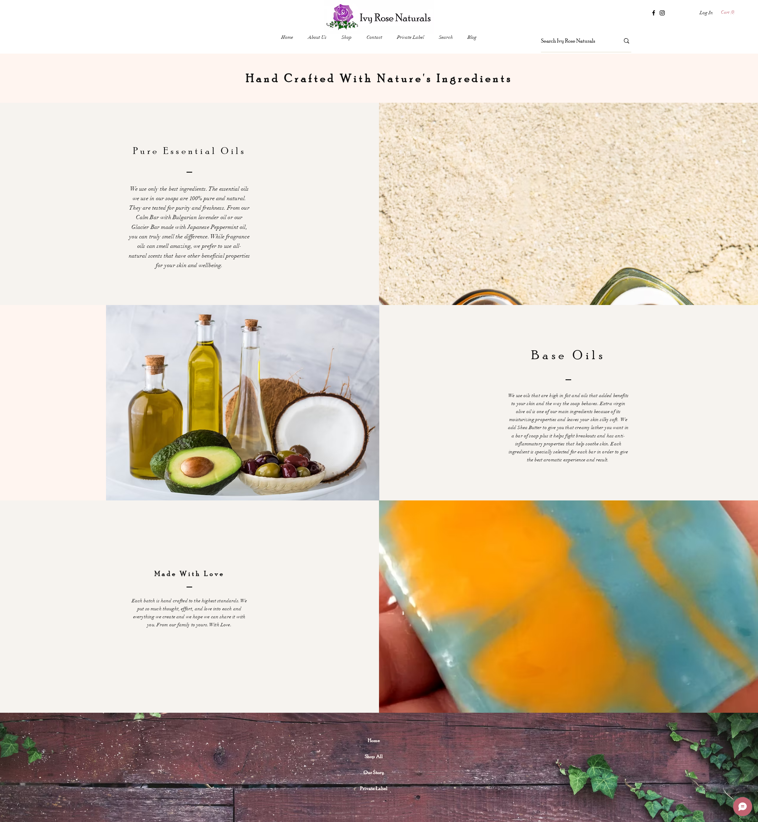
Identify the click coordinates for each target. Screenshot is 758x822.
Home (374, 740)
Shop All (374, 756)
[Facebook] (653, 12)
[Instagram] (662, 12)
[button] (729, 12)
